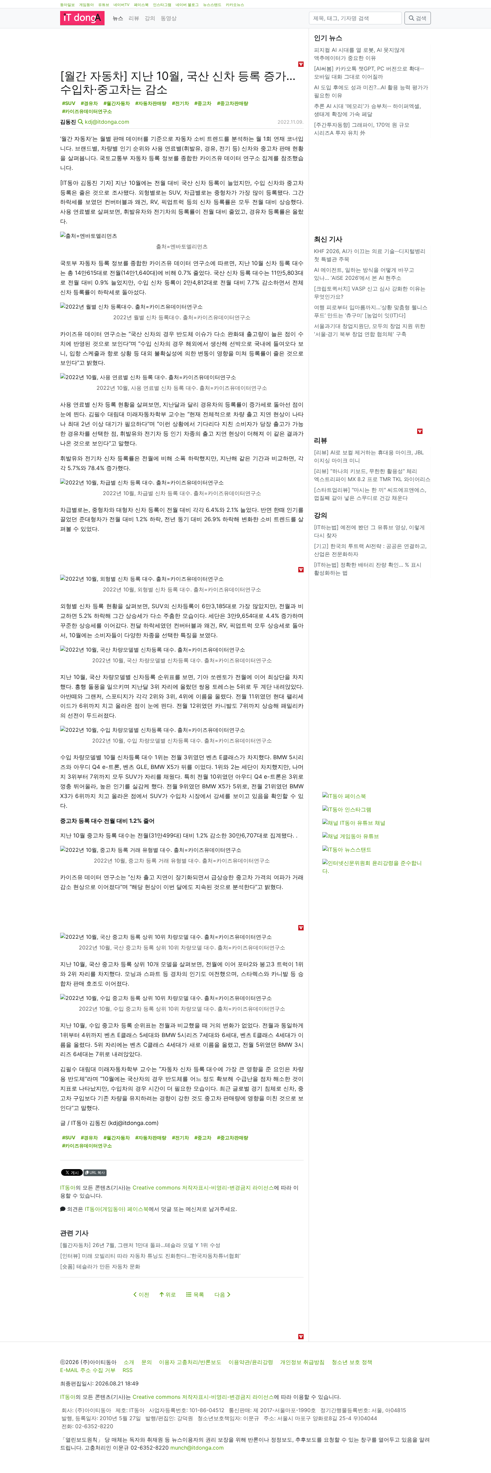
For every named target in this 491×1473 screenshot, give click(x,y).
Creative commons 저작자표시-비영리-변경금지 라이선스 (203, 1187)
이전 (143, 1294)
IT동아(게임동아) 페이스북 (117, 1209)
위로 (170, 1294)
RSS (128, 1370)
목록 (198, 1294)
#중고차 (202, 103)
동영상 (169, 18)
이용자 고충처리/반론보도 (190, 1362)
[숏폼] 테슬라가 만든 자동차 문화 (100, 1266)
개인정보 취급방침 (302, 1362)
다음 (220, 1294)
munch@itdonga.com (197, 1447)
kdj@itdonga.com (107, 121)
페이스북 (141, 4)
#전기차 (180, 103)
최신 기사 (328, 239)
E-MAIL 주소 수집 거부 (88, 1370)
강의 (150, 18)
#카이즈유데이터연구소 (87, 111)
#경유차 (89, 103)
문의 (146, 1362)
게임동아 (86, 4)
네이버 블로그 (187, 4)
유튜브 (103, 4)
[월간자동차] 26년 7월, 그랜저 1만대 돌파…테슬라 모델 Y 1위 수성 (140, 1245)
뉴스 (118, 18)
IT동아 (67, 1187)
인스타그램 (162, 4)
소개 (129, 1362)
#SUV (68, 103)
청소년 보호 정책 (352, 1362)
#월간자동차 (117, 103)
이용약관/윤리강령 (250, 1362)
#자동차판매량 (150, 103)
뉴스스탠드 (212, 4)
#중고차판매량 (232, 103)
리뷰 (134, 18)
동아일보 (67, 4)
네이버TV (122, 4)
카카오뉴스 (235, 4)
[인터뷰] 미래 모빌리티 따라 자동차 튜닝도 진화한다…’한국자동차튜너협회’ (150, 1255)
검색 (420, 18)
